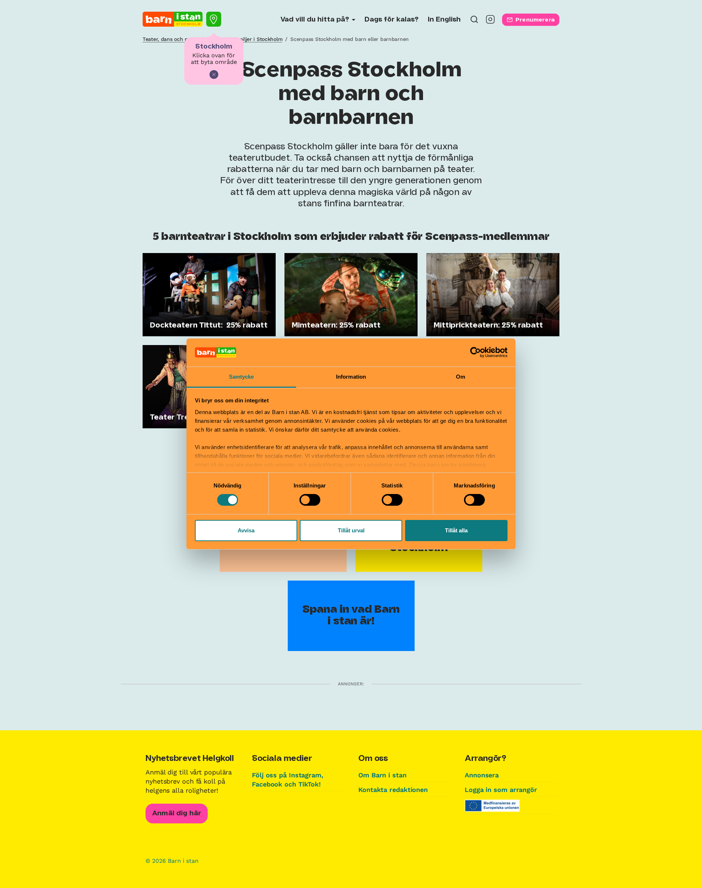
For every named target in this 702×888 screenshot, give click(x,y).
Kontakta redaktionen (393, 789)
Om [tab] (460, 377)
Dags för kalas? (392, 19)
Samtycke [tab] (241, 377)
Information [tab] (351, 377)
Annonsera (482, 775)
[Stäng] (214, 74)
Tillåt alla (456, 530)
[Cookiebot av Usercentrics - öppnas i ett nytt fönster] (475, 352)
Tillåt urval (351, 530)
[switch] (309, 500)
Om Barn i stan (382, 775)
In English (444, 19)
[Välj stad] (213, 19)
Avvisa (246, 530)
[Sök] (474, 21)
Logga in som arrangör (501, 789)
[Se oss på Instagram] (490, 21)
